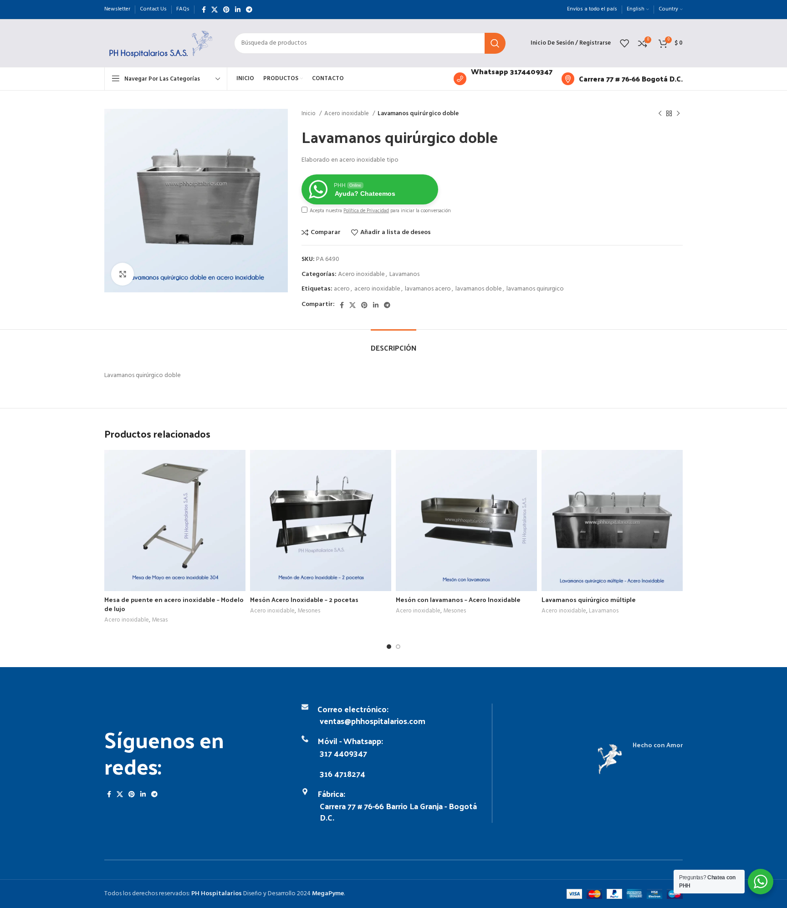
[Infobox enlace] (503, 79)
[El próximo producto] (678, 113)
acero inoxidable (377, 289)
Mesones (308, 611)
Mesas (160, 620)
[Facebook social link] (204, 9)
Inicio (309, 113)
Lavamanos (404, 274)
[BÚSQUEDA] (495, 43)
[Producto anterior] (659, 113)
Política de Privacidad (366, 211)
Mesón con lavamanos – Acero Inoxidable (458, 599)
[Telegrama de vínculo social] (249, 9)
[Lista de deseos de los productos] (624, 43)
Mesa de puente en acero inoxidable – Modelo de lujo (174, 604)
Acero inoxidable (347, 113)
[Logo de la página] (160, 43)
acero (342, 289)
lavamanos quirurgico (535, 289)
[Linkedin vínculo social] (237, 9)
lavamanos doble (478, 289)
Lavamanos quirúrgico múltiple (589, 599)
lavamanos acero (428, 289)
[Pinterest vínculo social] (226, 9)
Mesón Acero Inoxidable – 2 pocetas (304, 599)
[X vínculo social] (214, 9)
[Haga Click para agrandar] (122, 274)
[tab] (393, 343)
